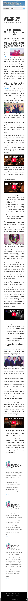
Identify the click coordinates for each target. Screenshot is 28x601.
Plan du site (10, 595)
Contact (17, 595)
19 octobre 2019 (14, 323)
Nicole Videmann (10, 22)
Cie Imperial (7, 88)
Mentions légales (16, 593)
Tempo (5, 24)
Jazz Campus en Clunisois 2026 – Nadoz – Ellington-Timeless (15, 505)
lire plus (7, 494)
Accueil (8, 593)
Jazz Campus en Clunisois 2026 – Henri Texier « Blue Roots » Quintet (16, 465)
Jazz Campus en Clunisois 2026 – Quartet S (15, 547)
